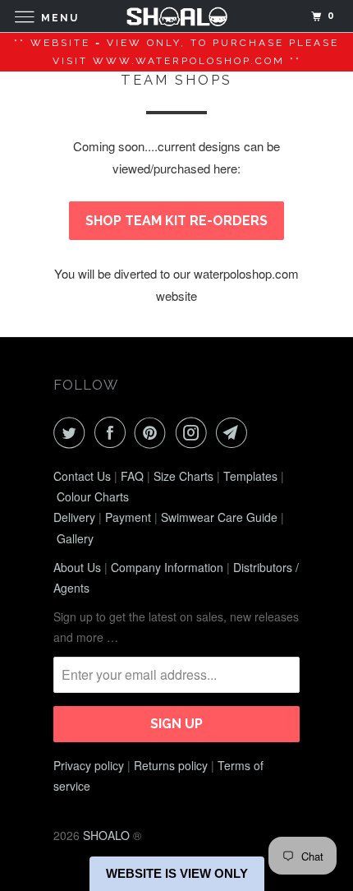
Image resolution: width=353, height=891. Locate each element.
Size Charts (183, 476)
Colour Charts (93, 496)
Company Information (167, 567)
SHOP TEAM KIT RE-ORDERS (176, 221)
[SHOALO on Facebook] (113, 432)
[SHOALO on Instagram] (194, 432)
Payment (128, 517)
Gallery (75, 538)
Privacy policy (88, 765)
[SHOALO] (177, 16)
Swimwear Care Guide (219, 517)
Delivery (74, 517)
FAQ (132, 476)
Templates (250, 476)
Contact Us (82, 476)
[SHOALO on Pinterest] (153, 432)
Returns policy (171, 765)
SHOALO (106, 835)
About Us (77, 567)
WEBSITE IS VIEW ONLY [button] (177, 873)
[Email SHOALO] (235, 432)
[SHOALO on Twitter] (72, 432)
